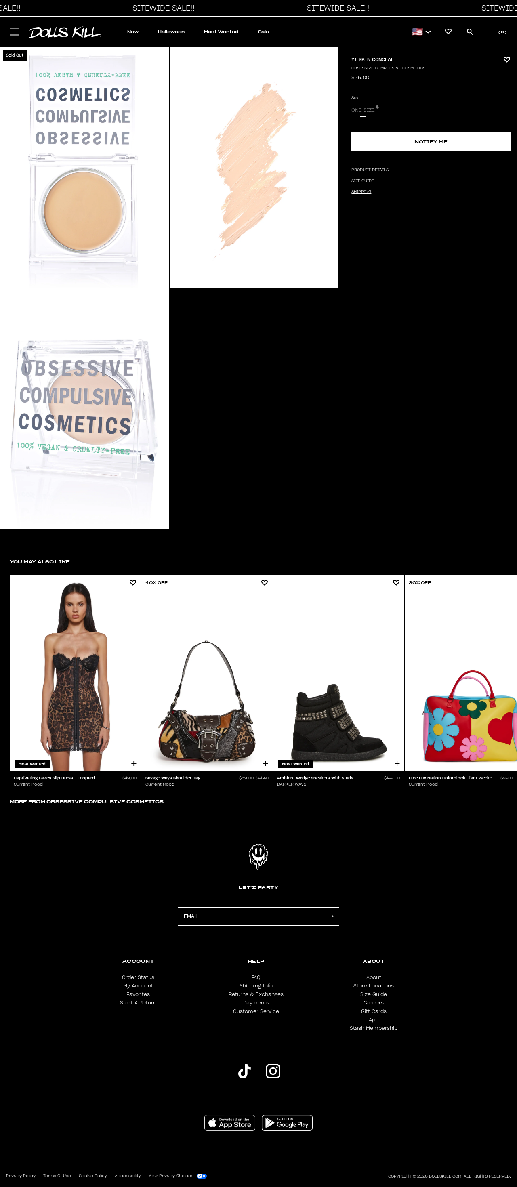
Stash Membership (373, 1028)
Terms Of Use (57, 1176)
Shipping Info (256, 985)
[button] (161, 8)
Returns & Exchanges (256, 994)
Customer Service (256, 1011)
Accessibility (128, 1176)
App (373, 1019)
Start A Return (138, 1002)
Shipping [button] (361, 192)
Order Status (138, 977)
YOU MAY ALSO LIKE (40, 562)
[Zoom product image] (84, 167)
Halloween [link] (171, 31)
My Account (138, 985)
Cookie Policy (93, 1176)
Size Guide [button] (362, 181)
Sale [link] (263, 31)
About (373, 977)
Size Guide (373, 994)
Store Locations (373, 985)
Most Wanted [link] (221, 31)
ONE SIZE (363, 110)
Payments (256, 1002)
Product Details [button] (370, 170)
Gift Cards (374, 1011)
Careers (374, 1002)
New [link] (133, 31)
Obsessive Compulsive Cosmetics (388, 68)
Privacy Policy (21, 1176)
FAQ (256, 977)
